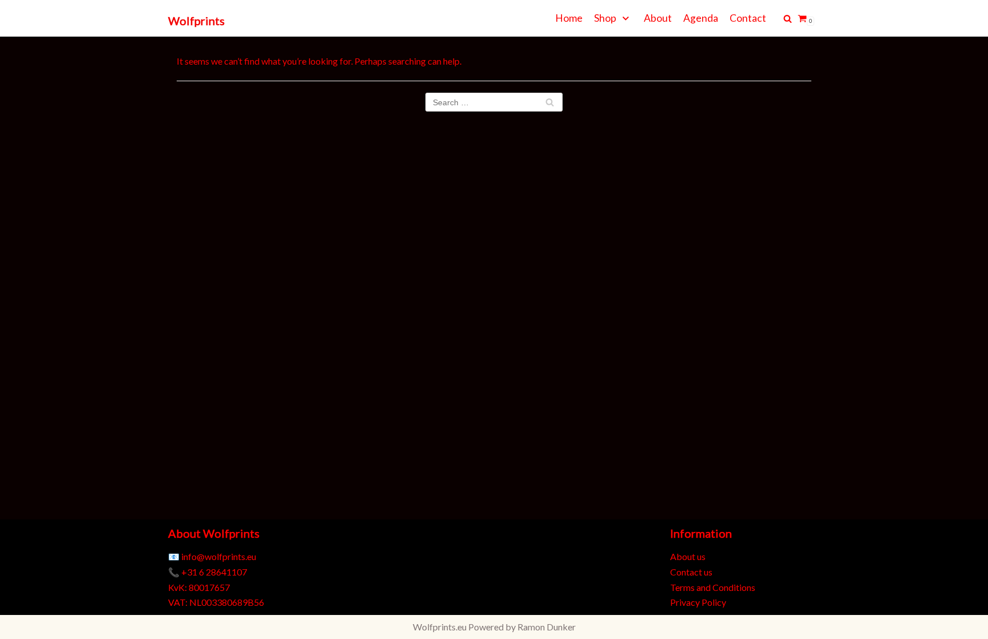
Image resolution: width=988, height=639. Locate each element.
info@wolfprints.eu (218, 556)
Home (569, 18)
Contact (748, 18)
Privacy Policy (698, 602)
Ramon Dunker (546, 626)
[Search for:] (494, 101)
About (658, 18)
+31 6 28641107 (214, 571)
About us (688, 556)
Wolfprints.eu (440, 626)
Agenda (700, 18)
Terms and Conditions (712, 587)
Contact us (691, 571)
